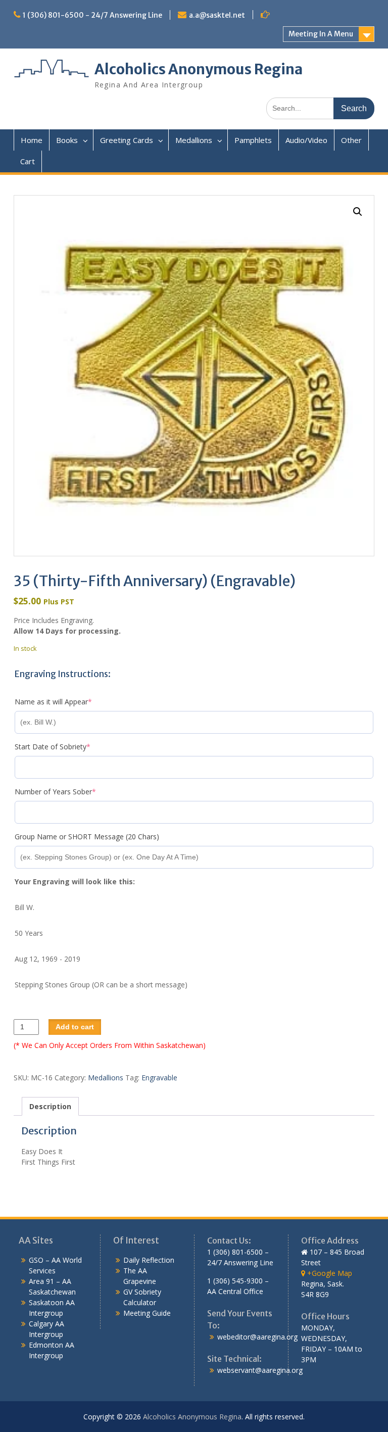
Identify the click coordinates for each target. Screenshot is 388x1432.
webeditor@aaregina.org (257, 1337)
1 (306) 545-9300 (235, 1280)
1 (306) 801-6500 (235, 1252)
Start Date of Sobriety (68, 746)
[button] (358, 212)
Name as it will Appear (69, 701)
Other (351, 140)
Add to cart (75, 1027)
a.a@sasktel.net (217, 15)
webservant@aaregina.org (260, 1370)
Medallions (193, 140)
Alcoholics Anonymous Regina (198, 69)
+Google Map (328, 1273)
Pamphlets (253, 140)
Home (31, 140)
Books (67, 140)
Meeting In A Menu (320, 33)
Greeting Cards (126, 140)
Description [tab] (50, 1106)
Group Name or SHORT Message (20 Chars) (87, 836)
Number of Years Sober (71, 791)
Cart (27, 161)
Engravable (159, 1077)
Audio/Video (306, 140)
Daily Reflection (148, 1260)
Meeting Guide (147, 1313)
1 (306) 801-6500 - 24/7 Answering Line (92, 15)
